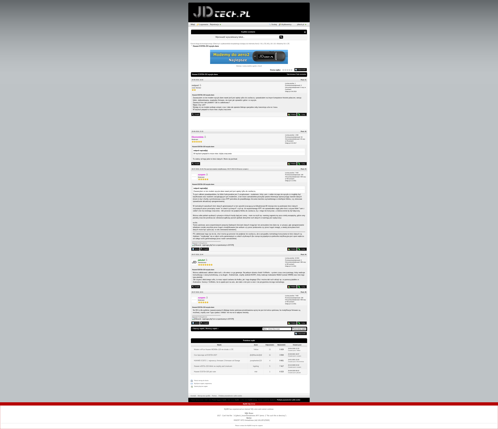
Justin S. (273, 400)
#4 (305, 254)
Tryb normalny (301, 74)
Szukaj (274, 24)
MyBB (237, 400)
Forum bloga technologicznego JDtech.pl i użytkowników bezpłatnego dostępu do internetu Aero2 (225, 44)
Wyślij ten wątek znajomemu (203, 383)
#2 (305, 131)
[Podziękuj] (292, 115)
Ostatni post (292, 350)
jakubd (298, 372)
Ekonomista (300, 361)
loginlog (256, 366)
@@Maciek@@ (256, 355)
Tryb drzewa (291, 74)
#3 (305, 169)
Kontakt (193, 396)
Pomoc (214, 396)
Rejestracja (214, 24)
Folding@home (202, 243)
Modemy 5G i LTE (283, 44)
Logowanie (203, 24)
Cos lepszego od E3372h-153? (205, 355)
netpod (195, 85)
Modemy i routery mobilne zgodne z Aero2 (249, 66)
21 (270, 349)
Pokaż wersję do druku (201, 380)
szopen (245, 169)
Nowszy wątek (211, 329)
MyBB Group (252, 400)
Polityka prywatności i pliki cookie (230, 396)
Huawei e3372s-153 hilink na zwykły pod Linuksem (213, 366)
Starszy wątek (198, 329)
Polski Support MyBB (219, 400)
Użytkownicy (286, 24)
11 (270, 355)
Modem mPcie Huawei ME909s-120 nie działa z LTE (213, 349)
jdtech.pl (300, 24)
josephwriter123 (256, 361)
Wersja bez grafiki (204, 396)
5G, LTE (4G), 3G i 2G (268, 44)
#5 (305, 292)
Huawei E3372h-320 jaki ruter (205, 372)
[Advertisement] (249, 123)
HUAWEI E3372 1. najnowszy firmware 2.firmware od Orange (217, 361)
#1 (305, 80)
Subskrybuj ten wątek (201, 386)
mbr (255, 372)
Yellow (256, 349)
